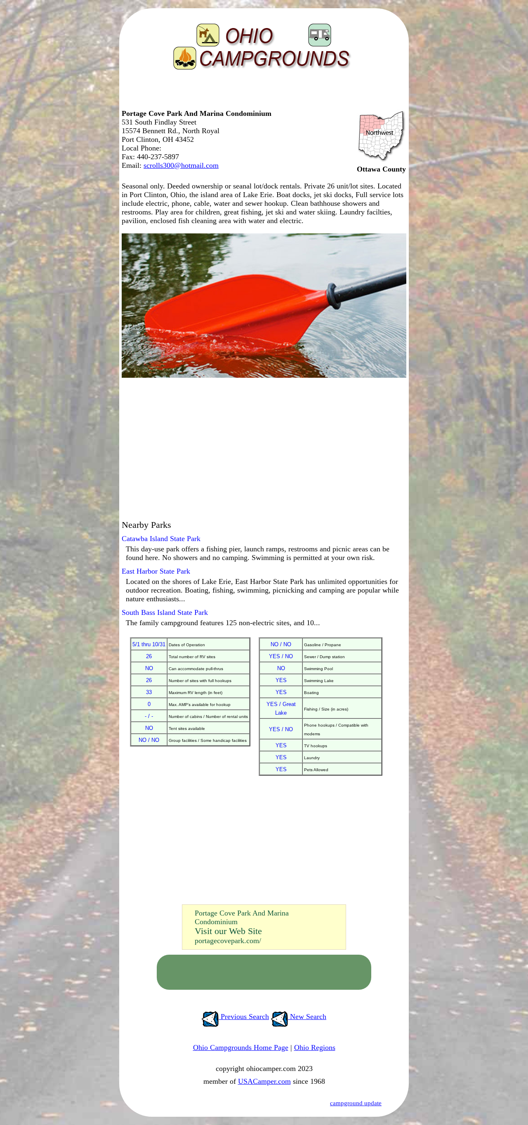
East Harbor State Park (156, 571)
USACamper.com (264, 1081)
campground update (356, 1103)
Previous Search (244, 1016)
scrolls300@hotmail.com (181, 165)
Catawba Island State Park (161, 538)
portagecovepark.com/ (228, 941)
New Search (307, 1016)
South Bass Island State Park (165, 612)
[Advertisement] (262, 92)
